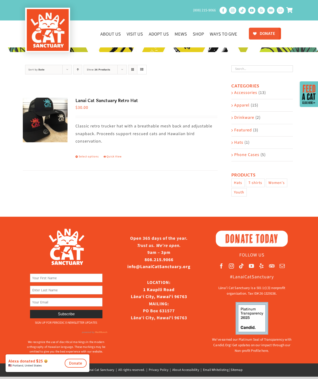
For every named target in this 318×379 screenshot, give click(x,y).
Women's (276, 182)
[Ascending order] (77, 69)
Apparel (242, 105)
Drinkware (244, 117)
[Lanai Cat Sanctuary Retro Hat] (45, 120)
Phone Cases (246, 155)
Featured (243, 130)
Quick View (114, 157)
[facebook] (223, 10)
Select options (89, 157)
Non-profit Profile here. (252, 350)
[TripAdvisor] (270, 10)
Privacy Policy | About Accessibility (174, 370)
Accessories (245, 93)
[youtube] (251, 10)
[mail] (280, 10)
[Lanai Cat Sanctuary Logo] (48, 11)
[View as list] (141, 69)
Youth (239, 192)
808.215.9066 (159, 260)
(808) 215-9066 (204, 10)
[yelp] (261, 10)
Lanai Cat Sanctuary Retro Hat (106, 100)
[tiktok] (242, 10)
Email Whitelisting (216, 370)
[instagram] (232, 10)
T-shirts (255, 182)
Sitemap (236, 370)
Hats (238, 142)
